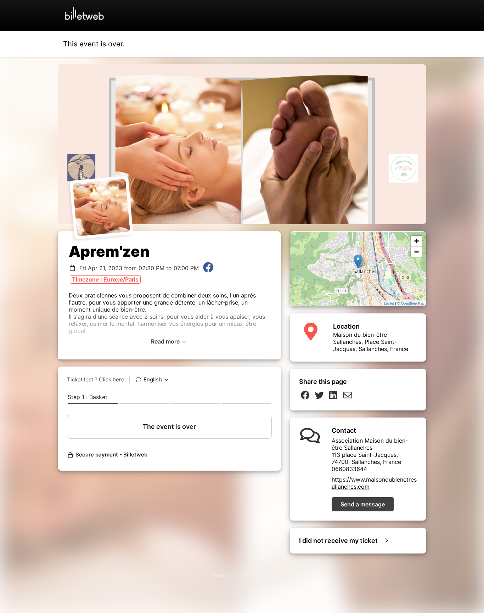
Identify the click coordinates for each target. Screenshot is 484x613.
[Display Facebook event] (208, 268)
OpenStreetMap (412, 303)
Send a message (363, 504)
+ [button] (416, 241)
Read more (166, 341)
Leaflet (389, 303)
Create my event (255, 575)
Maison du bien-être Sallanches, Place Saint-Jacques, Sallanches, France (370, 341)
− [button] (416, 252)
